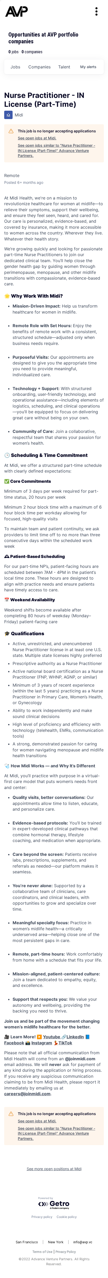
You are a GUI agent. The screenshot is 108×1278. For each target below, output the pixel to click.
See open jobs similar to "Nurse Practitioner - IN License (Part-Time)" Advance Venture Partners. (56, 150)
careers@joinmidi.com (27, 1093)
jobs (15, 66)
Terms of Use (42, 1252)
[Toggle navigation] (96, 11)
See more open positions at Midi (54, 1169)
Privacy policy (41, 1217)
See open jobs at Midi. (37, 138)
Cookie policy (67, 1217)
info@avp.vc (82, 1242)
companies (39, 66)
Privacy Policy (66, 1252)
